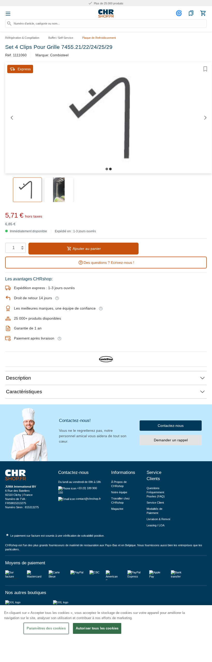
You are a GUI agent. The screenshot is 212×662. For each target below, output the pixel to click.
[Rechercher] (9, 23)
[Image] (106, 169)
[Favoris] (191, 13)
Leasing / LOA (155, 525)
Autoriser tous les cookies (97, 628)
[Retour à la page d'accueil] (106, 13)
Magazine (117, 508)
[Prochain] (205, 118)
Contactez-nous (171, 426)
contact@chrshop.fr (88, 498)
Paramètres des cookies (46, 628)
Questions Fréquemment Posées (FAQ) (156, 492)
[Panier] (203, 13)
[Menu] (8, 13)
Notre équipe (119, 492)
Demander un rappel (171, 440)
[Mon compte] (179, 13)
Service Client (155, 502)
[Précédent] (12, 118)
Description (18, 378)
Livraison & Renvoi (158, 519)
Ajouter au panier (86, 249)
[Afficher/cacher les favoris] (205, 69)
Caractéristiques (24, 391)
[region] (106, 633)
